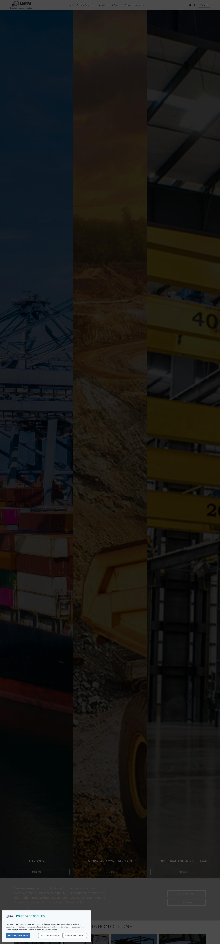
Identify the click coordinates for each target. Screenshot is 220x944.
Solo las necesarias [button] (50, 935)
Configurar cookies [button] (75, 935)
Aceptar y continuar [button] (18, 935)
